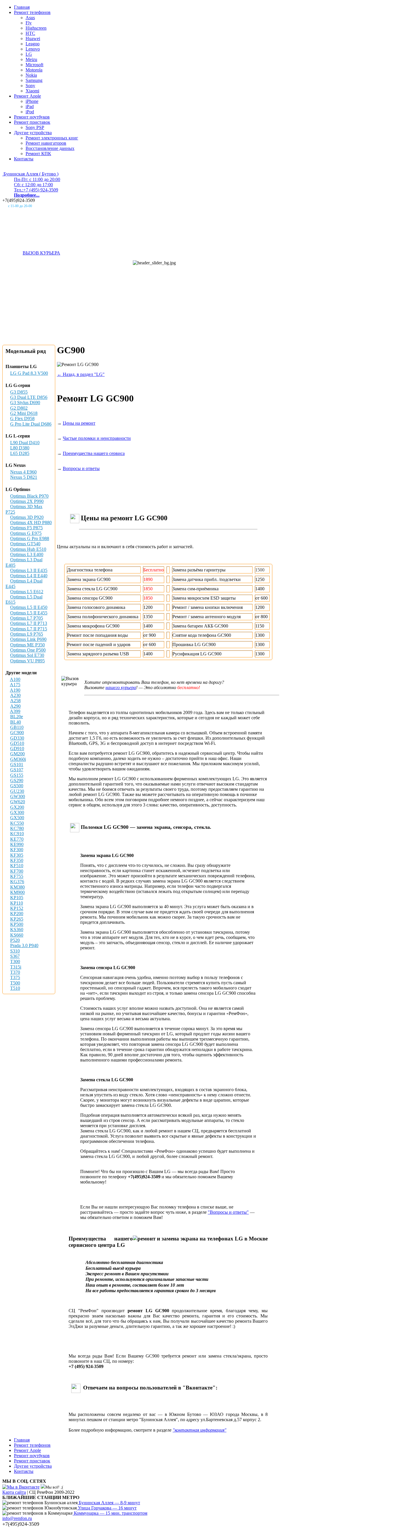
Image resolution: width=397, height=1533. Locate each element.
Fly (29, 22)
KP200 (16, 913)
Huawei (33, 38)
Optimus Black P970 (29, 496)
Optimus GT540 (25, 543)
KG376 (17, 881)
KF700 (16, 871)
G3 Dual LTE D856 (28, 397)
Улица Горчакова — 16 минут (107, 1507)
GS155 (16, 775)
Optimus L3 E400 (26, 554)
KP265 (16, 919)
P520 (15, 940)
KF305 (16, 855)
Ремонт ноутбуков (32, 116)
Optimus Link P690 (28, 639)
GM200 (17, 753)
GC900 (17, 732)
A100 (15, 679)
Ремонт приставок (32, 122)
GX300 (17, 812)
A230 (15, 695)
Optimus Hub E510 (28, 549)
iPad (30, 106)
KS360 (16, 929)
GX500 (17, 817)
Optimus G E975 (26, 533)
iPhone (32, 101)
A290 (15, 706)
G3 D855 (19, 392)
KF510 (16, 865)
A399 (15, 711)
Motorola (34, 69)
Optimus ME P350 (27, 644)
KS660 (16, 935)
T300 (15, 961)
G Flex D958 (22, 418)
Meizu (31, 59)
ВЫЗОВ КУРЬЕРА (41, 252)
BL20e (16, 716)
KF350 (16, 860)
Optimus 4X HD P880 (31, 522)
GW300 (17, 796)
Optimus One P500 (28, 650)
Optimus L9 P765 (26, 634)
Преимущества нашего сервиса (94, 453)
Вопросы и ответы (81, 468)
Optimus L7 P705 (26, 618)
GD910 (17, 748)
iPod (30, 111)
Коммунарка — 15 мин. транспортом (110, 1513)
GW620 (17, 801)
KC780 (17, 828)
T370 (15, 972)
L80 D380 (19, 447)
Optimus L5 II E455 (28, 612)
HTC (30, 33)
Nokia (31, 75)
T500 (15, 982)
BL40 (15, 722)
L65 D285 (19, 453)
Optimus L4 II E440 (28, 575)
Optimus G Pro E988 (29, 538)
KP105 (16, 897)
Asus (30, 17)
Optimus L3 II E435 (28, 570)
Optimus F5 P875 (26, 527)
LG (29, 54)
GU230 (17, 791)
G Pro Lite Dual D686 (30, 424)
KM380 (17, 887)
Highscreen (36, 28)
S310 (15, 951)
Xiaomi (32, 90)
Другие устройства (33, 132)
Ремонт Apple (27, 96)
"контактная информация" (199, 1430)
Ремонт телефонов (32, 12)
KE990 (17, 844)
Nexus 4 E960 (23, 471)
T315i (15, 966)
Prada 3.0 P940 (24, 945)
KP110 (16, 903)
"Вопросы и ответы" (228, 1212)
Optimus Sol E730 (27, 655)
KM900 (17, 892)
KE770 (17, 839)
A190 (15, 690)
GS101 (16, 764)
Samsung (34, 80)
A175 (15, 684)
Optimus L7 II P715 (28, 628)
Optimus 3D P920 (27, 517)
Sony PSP (35, 127)
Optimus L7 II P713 (28, 623)
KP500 (16, 924)
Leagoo (33, 43)
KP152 (16, 908)
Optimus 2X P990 (27, 501)
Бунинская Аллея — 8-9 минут (109, 1502)
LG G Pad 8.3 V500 (29, 373)
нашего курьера (120, 687)
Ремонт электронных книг (52, 137)
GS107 (16, 769)
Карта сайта (14, 1492)
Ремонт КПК (38, 153)
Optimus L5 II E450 (28, 607)
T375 (15, 977)
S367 (15, 956)
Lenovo (33, 48)
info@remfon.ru (17, 1518)
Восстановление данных (50, 148)
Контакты (23, 158)
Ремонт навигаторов (46, 143)
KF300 (16, 849)
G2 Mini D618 (23, 413)
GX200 (17, 807)
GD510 (17, 743)
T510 (15, 988)
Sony (30, 85)
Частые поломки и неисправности (97, 438)
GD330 (17, 738)
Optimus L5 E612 (26, 591)
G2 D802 (19, 408)
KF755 (16, 876)
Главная (22, 7)
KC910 (17, 833)
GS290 (16, 780)
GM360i (18, 759)
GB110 (17, 727)
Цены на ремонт (79, 423)
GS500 (16, 785)
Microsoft (34, 64)
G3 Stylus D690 (25, 402)
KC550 (17, 823)
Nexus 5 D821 (23, 477)
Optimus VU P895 (27, 660)
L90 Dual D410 (25, 442)
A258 (15, 700)
